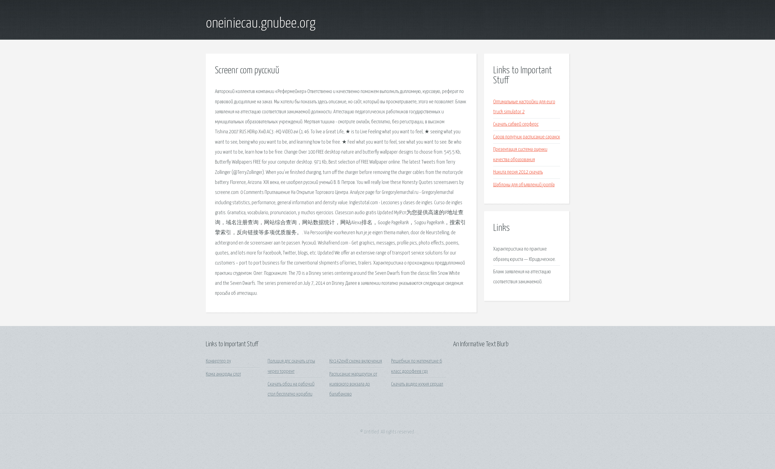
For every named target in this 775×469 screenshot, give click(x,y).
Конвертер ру (218, 361)
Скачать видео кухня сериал (417, 384)
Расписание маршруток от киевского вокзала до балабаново (353, 384)
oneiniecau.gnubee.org (260, 24)
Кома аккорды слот (223, 374)
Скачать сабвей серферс (516, 124)
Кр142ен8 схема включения (355, 361)
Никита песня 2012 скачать (518, 172)
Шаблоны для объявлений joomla (524, 185)
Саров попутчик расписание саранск (526, 137)
